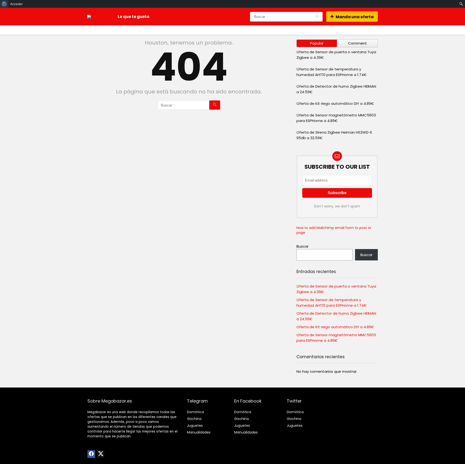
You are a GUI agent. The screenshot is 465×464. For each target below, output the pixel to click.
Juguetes (195, 425)
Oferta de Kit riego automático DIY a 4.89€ (335, 103)
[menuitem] (4, 4)
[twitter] (100, 454)
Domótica (195, 412)
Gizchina (194, 418)
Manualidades (198, 432)
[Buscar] (317, 17)
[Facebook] (91, 454)
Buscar (302, 246)
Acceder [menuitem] (16, 4)
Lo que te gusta (133, 16)
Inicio (96, 29)
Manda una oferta (355, 17)
